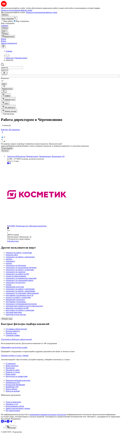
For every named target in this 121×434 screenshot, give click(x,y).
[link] (5, 33)
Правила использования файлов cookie (41, 12)
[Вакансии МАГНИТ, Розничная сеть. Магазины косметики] (63, 195)
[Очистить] (4, 73)
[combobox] (12, 67)
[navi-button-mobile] (3, 46)
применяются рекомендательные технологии (48, 414)
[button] (3, 39)
